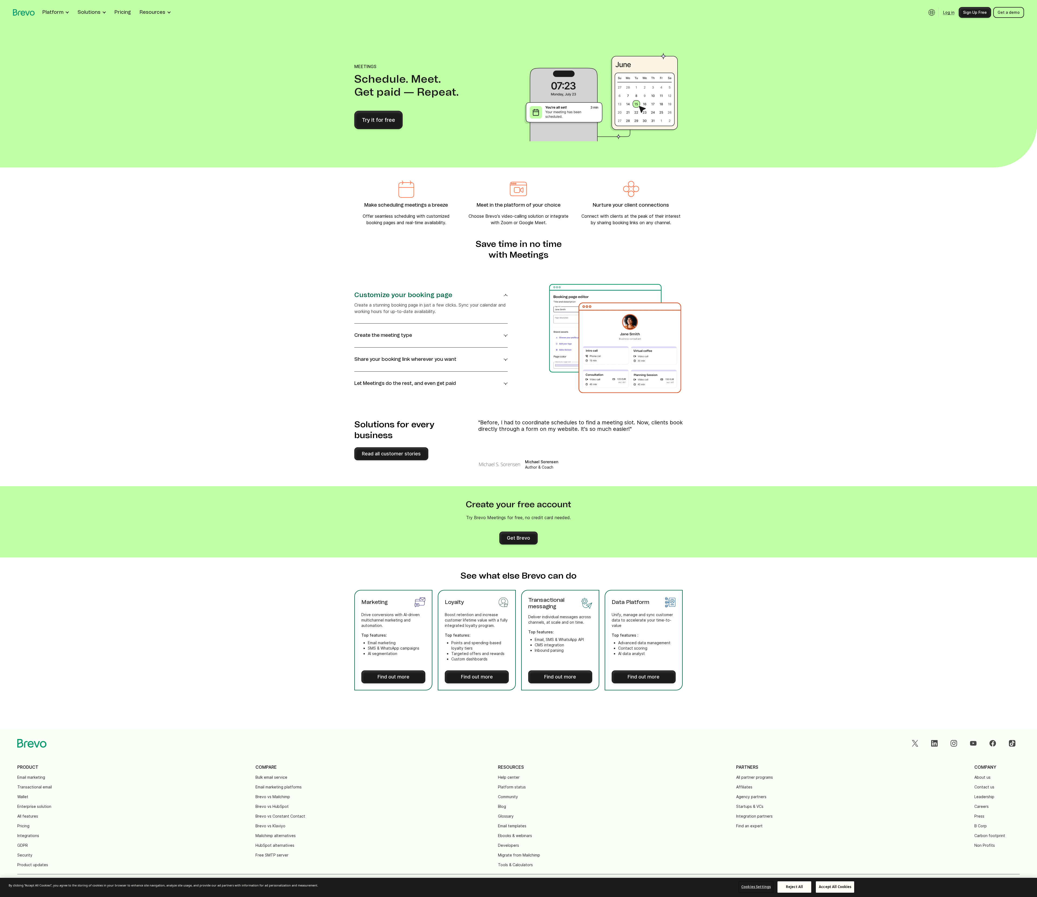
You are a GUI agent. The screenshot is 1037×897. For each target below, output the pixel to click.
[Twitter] (914, 743)
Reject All (794, 886)
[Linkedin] (934, 743)
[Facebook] (992, 743)
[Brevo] (24, 12)
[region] (518, 887)
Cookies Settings (756, 886)
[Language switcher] (931, 12)
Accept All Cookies (835, 886)
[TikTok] (1012, 743)
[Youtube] (973, 743)
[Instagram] (953, 743)
